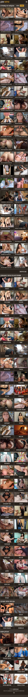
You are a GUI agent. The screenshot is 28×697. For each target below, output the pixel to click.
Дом (4, 2)
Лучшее (22, 5)
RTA (14, 692)
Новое (17, 5)
